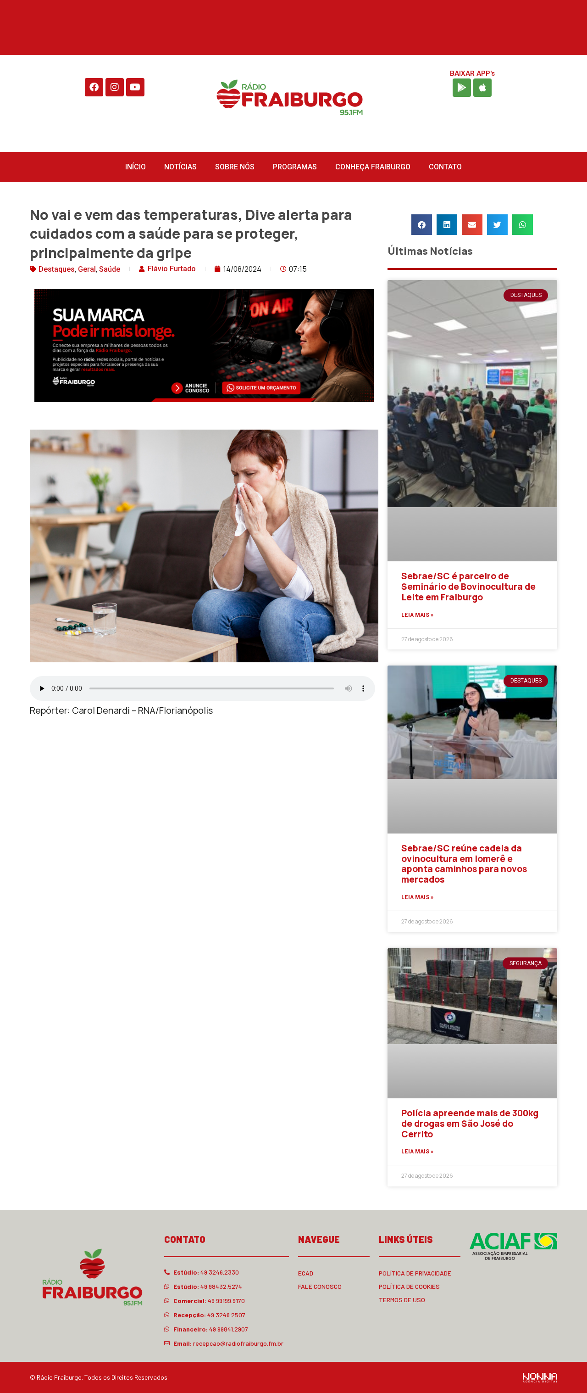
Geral (87, 269)
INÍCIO (135, 166)
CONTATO (445, 166)
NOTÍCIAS (180, 166)
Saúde (109, 269)
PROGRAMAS (295, 166)
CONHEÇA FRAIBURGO (372, 166)
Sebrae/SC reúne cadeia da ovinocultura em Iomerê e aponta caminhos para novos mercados (464, 863)
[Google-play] (462, 87)
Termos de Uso (402, 1299)
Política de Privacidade (415, 1273)
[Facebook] (94, 87)
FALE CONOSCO (320, 1286)
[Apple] (482, 87)
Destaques (57, 269)
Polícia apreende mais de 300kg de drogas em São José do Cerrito (469, 1123)
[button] (421, 224)
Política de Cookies (409, 1286)
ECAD (305, 1273)
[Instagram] (114, 87)
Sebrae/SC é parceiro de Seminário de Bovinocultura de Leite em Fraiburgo (468, 586)
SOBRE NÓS (235, 166)
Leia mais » (417, 615)
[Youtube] (135, 87)
